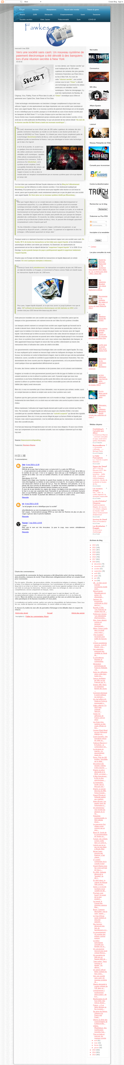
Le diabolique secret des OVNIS (102, 317)
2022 (94, 547)
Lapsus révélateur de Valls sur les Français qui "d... (99, 680)
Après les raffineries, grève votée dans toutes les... (100, 674)
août (96, 573)
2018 (94, 557)
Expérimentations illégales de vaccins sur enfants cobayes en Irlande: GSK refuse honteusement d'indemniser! (100, 510)
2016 (94, 562)
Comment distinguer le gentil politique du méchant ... (100, 695)
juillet (96, 576)
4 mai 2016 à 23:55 (31, 504)
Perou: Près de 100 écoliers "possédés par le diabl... (100, 759)
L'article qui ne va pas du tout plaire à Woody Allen (99, 847)
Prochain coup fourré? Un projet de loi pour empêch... (99, 896)
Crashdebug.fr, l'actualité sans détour (98, 431)
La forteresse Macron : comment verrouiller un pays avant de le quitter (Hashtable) (100, 438)
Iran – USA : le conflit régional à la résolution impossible (100, 494)
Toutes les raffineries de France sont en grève (99, 717)
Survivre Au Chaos (100, 519)
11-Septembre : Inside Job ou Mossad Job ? (98, 784)
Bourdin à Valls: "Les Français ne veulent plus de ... (100, 610)
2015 (94, 1050)
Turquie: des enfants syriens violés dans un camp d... (100, 841)
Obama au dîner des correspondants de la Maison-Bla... (100, 1022)
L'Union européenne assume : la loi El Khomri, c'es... (100, 645)
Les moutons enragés (98, 490)
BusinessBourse (99, 445)
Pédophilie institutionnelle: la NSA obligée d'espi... (100, 819)
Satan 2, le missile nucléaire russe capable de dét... (99, 889)
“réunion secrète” (66, 79)
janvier (96, 1048)
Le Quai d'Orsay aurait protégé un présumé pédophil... (99, 919)
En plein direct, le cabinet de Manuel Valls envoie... (100, 882)
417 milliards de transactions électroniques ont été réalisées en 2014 (47, 308)
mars (96, 1043)
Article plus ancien (78, 613)
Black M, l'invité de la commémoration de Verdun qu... (100, 834)
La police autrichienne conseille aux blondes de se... (99, 944)
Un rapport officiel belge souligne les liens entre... (100, 972)
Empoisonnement (66, 14)
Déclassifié (48, 14)
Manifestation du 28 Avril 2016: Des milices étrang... (100, 1001)
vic (23, 504)
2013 (94, 1055)
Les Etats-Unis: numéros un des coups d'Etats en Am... (99, 725)
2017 (94, 559)
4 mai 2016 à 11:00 (32, 465)
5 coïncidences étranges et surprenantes (98, 659)
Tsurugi (25, 523)
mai (95, 580)
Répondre (25, 497)
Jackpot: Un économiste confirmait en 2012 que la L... (100, 602)
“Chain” (73, 82)
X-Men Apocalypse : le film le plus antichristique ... (100, 778)
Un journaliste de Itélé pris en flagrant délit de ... (100, 957)
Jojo (23, 465)
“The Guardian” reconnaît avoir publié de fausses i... (100, 638)
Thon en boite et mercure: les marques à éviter (99, 1036)
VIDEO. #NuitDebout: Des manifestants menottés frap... (100, 1029)
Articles (94, 222)
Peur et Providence (99, 521)
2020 (94, 552)
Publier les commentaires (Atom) (37, 616)
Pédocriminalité (63, 19)
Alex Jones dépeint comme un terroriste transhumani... (100, 623)
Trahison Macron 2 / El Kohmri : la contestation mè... (100, 745)
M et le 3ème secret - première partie (103, 394)
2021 (94, 550)
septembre (98, 571)
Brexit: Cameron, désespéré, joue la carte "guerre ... (100, 911)
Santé (83, 14)
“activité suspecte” (61, 413)
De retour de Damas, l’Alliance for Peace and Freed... (100, 1014)
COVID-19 (92, 19)
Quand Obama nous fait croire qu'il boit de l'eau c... (100, 868)
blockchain (31, 137)
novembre (98, 566)
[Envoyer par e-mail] (16, 455)
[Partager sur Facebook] (24, 455)
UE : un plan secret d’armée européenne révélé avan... (100, 586)
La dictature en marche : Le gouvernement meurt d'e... (98, 752)
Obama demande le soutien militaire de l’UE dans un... (100, 986)
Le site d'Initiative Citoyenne (99, 502)
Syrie (78, 19)
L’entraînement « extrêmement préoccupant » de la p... (99, 993)
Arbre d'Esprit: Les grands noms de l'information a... (99, 803)
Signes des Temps (100, 466)
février (96, 1045)
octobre (97, 569)
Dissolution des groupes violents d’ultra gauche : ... (100, 766)
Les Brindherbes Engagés (99, 527)
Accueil (21, 10)
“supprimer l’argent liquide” (59, 247)
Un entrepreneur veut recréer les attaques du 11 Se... (99, 811)
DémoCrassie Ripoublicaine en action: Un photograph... (99, 594)
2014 (94, 1052)
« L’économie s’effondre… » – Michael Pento (98, 449)
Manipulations (51, 10)
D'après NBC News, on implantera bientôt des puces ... (100, 688)
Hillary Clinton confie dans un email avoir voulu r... (100, 630)
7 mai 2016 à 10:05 (35, 523)
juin (95, 578)
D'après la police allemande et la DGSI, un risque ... (100, 772)
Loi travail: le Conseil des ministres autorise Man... (100, 904)
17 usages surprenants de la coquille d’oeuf (99, 862)
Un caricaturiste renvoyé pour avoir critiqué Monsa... (100, 951)
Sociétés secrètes (26, 19)
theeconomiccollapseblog (31, 440)
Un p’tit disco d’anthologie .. (98, 531)
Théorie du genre (93, 10)
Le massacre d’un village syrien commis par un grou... (99, 827)
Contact (93, 247)
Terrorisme (96, 14)
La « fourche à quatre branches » (100, 461)
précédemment (39, 267)
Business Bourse (29, 445)
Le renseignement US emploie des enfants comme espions (99, 935)
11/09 (35, 14)
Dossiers (35, 10)
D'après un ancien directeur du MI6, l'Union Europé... (99, 791)
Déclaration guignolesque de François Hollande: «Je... (100, 667)
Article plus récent (21, 613)
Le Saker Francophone (98, 457)
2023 (94, 545)
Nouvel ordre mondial (71, 10)
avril (96, 1040)
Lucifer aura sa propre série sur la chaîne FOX (103, 348)
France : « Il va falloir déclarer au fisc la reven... (99, 1007)
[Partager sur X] (21, 455)
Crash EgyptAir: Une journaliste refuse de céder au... (100, 738)
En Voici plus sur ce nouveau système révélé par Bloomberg (51, 195)
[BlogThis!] (19, 455)
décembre (98, 564)
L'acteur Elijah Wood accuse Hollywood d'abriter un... (100, 732)
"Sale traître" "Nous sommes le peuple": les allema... (100, 964)
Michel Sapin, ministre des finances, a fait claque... (99, 854)
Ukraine (22, 14)
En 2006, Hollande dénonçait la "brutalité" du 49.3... (99, 875)
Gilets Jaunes (45, 19)
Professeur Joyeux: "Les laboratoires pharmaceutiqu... (100, 616)
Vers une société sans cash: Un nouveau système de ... (100, 979)
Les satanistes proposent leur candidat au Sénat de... (100, 652)
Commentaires (97, 225)
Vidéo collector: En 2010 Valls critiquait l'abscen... (99, 708)
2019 (94, 554)
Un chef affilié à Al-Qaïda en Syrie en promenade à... (100, 701)
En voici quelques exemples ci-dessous (36, 261)
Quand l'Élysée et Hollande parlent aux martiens (99, 797)
